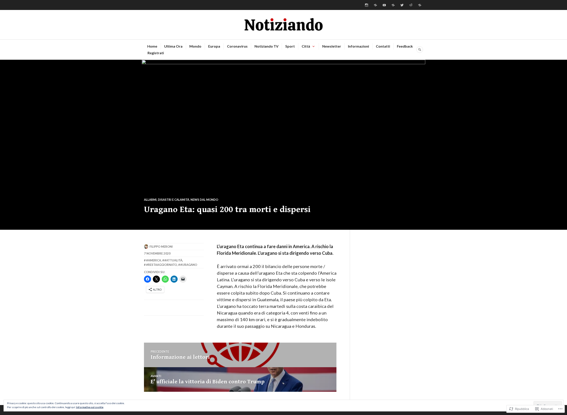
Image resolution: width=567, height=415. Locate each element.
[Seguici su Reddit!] (411, 5)
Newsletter (331, 46)
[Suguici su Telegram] (419, 5)
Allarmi (150, 199)
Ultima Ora (173, 46)
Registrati (156, 53)
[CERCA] (419, 49)
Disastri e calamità (173, 199)
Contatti (383, 46)
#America (153, 260)
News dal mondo (204, 199)
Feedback (405, 46)
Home (152, 46)
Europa (214, 46)
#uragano (188, 264)
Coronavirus (237, 46)
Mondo (195, 46)
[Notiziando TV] (384, 5)
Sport (290, 46)
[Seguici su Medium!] (393, 5)
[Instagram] (366, 5)
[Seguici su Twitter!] (402, 5)
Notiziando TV (266, 46)
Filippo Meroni (161, 246)
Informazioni (358, 46)
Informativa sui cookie (89, 407)
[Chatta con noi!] (375, 5)
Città (306, 46)
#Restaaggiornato (161, 264)
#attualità (173, 260)
